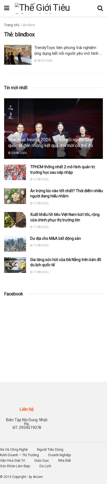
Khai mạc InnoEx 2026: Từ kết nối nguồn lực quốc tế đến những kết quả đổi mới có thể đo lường (50, 145)
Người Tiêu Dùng (50, 449)
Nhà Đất (64, 460)
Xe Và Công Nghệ (14, 449)
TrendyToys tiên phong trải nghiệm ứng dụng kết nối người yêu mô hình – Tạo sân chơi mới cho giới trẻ (68, 53)
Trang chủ (11, 25)
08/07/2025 (45, 60)
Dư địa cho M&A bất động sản (55, 238)
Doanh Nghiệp (59, 455)
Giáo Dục (41, 460)
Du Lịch (45, 466)
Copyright (19, 477)
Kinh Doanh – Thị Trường (19, 455)
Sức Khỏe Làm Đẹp (15, 466)
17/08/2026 (41, 179)
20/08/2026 (19, 152)
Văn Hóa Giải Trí (12, 460)
